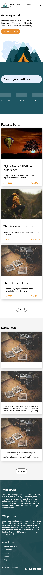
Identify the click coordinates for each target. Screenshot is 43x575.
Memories (7, 550)
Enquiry (6, 556)
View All (21, 309)
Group (21, 100)
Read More (35, 183)
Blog (4, 560)
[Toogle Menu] (40, 5)
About (5, 553)
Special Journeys (9, 546)
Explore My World (10, 32)
